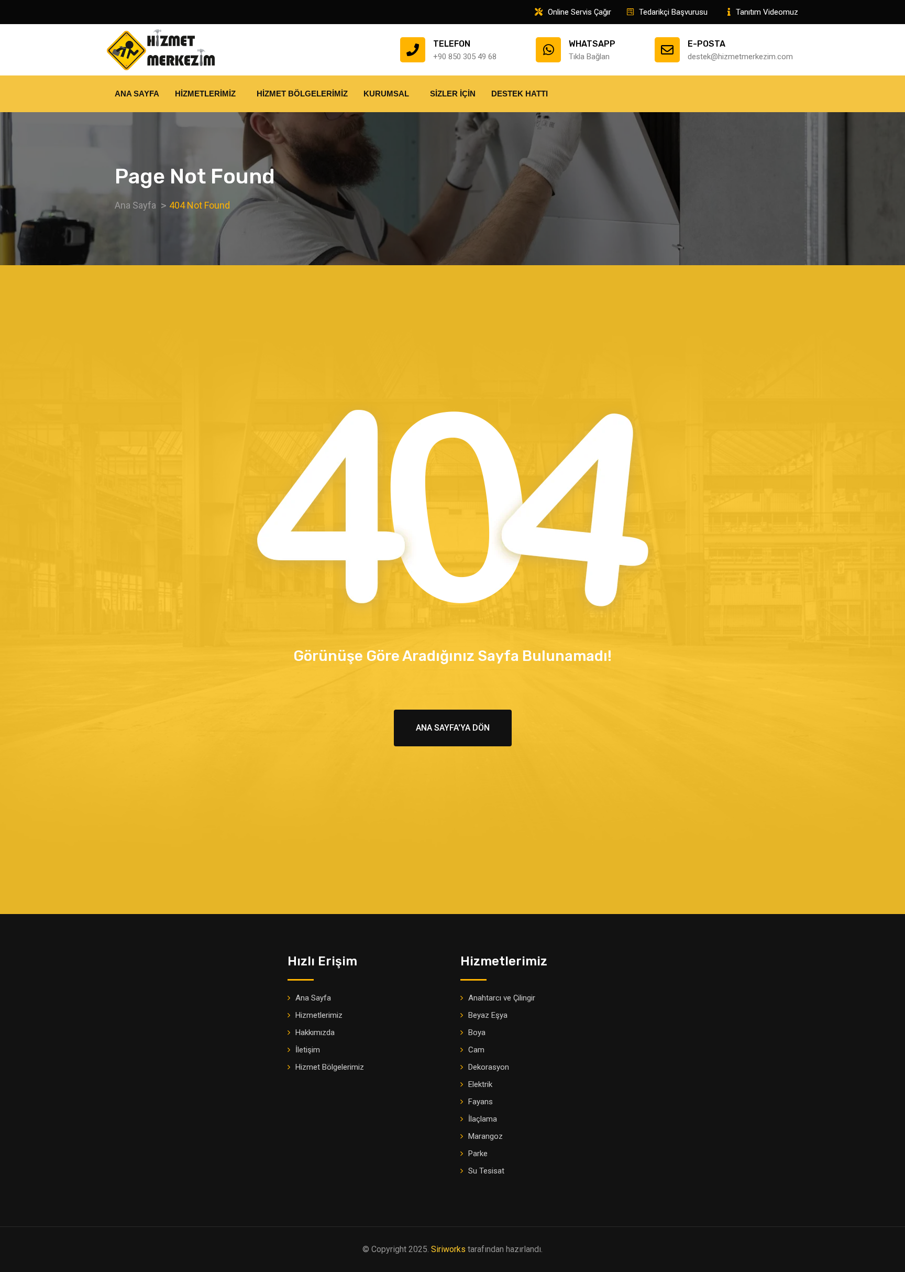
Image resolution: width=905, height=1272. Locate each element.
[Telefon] (412, 49)
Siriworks (448, 1249)
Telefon (451, 44)
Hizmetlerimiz (205, 93)
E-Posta (706, 44)
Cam (476, 1049)
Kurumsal (386, 93)
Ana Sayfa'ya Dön (453, 728)
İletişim (307, 1049)
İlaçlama (482, 1119)
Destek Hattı (519, 93)
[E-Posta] (667, 49)
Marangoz (485, 1136)
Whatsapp (592, 44)
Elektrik (480, 1084)
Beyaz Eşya (487, 1015)
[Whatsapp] (548, 49)
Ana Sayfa (137, 93)
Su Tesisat (486, 1171)
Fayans (480, 1101)
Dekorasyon (488, 1067)
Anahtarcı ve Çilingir (501, 998)
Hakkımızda (315, 1032)
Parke (478, 1153)
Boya (476, 1032)
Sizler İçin (453, 93)
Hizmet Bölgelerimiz (302, 93)
